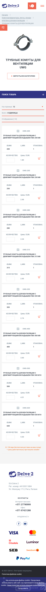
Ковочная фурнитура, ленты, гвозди (16, 18)
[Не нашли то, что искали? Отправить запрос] (3, 28)
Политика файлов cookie (12, 574)
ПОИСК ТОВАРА (9, 94)
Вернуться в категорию (24, 76)
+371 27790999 (23, 504)
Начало (5, 15)
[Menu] (42, 6)
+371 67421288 (23, 510)
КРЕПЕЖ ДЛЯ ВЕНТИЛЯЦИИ (13, 20)
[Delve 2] (10, 6)
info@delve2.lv (23, 516)
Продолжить (23, 588)
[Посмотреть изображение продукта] (18, 131)
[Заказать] (39, 158)
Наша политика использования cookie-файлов (25, 585)
